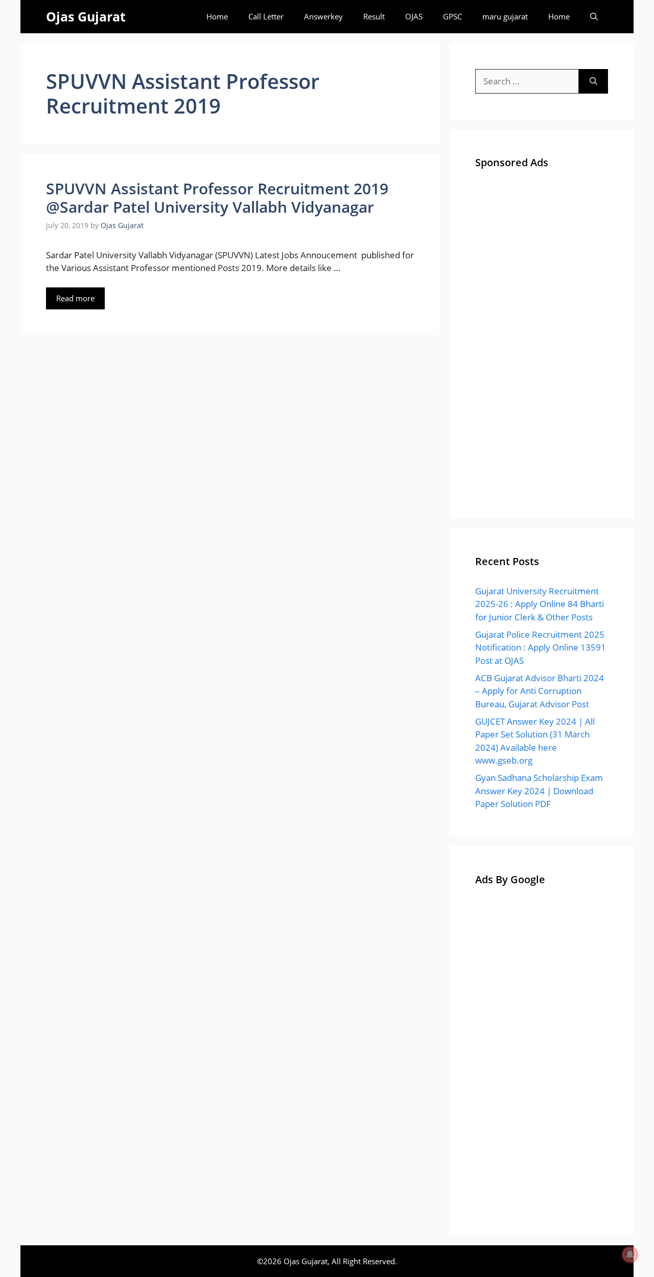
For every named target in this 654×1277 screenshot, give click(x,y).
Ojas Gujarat (86, 16)
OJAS (414, 16)
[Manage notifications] (630, 1254)
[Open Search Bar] (594, 16)
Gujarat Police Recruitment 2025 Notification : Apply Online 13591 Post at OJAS (540, 647)
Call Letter (266, 16)
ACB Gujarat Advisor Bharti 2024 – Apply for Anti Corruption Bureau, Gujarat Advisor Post (539, 691)
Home (217, 16)
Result (374, 16)
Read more (75, 298)
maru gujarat (505, 16)
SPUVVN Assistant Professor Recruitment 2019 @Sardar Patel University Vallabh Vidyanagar (217, 197)
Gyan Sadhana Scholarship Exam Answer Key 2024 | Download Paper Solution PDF (539, 791)
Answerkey (323, 16)
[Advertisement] (541, 339)
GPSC (452, 16)
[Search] (593, 81)
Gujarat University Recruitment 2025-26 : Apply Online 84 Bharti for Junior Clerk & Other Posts (539, 604)
